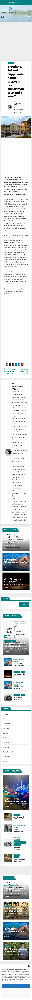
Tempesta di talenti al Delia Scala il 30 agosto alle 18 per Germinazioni (15, 647)
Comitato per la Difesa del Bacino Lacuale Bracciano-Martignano (19, 504)
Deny (16, 991)
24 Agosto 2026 (11, 803)
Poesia (16, 827)
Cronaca (14, 795)
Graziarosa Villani (17, 104)
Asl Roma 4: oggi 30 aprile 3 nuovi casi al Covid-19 (10, 371)
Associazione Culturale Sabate (19, 495)
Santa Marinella (8, 752)
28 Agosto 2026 (11, 914)
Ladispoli (6, 747)
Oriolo (5, 738)
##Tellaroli (19, 109)
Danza (22, 671)
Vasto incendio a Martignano (19, 860)
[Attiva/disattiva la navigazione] (29, 17)
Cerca (5, 599)
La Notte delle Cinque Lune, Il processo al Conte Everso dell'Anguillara (19, 478)
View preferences (16, 996)
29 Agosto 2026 (11, 648)
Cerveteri (6, 742)
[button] (29, 966)
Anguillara (6, 714)
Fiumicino (6, 756)
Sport (15, 661)
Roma (5, 761)
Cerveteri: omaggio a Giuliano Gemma (15, 909)
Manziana (6, 728)
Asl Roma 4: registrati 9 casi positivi (23, 371)
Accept (16, 986)
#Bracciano (17, 112)
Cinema (6, 905)
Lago (22, 659)
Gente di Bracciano (18, 458)
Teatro (14, 640)
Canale (5, 733)
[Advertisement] (16, 44)
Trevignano (6, 723)
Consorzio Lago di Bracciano (18, 842)
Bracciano (10, 63)
